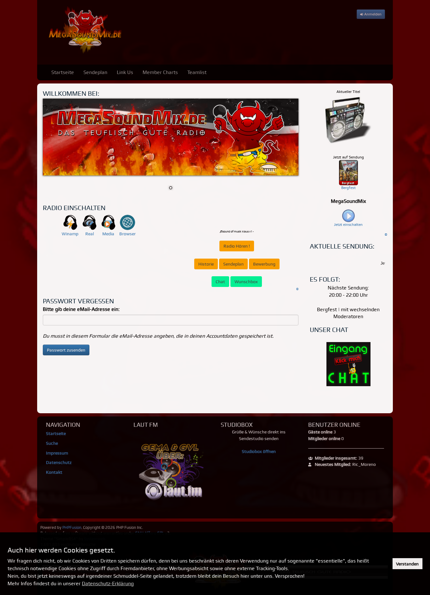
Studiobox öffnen (259, 451)
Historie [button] (206, 263)
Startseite (56, 433)
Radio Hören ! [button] (236, 246)
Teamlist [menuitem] (197, 72)
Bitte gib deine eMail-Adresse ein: (81, 309)
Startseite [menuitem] (62, 72)
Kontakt (54, 472)
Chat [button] (220, 281)
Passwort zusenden (66, 349)
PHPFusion (71, 527)
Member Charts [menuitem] (160, 72)
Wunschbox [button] (246, 281)
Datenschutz (58, 462)
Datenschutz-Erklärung (108, 583)
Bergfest (348, 188)
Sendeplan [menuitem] (95, 72)
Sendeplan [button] (233, 263)
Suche (52, 443)
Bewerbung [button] (264, 263)
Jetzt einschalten (348, 224)
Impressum (57, 452)
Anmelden (372, 14)
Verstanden (407, 563)
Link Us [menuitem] (125, 72)
